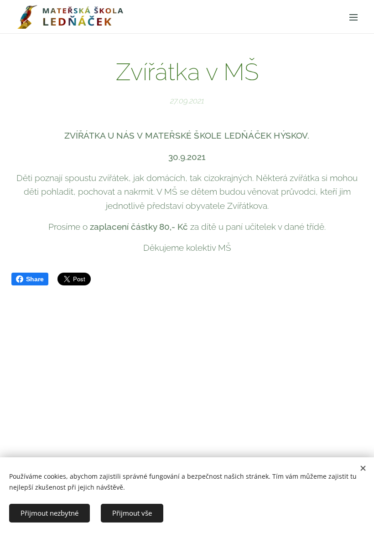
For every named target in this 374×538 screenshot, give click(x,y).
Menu (353, 17)
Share (35, 279)
